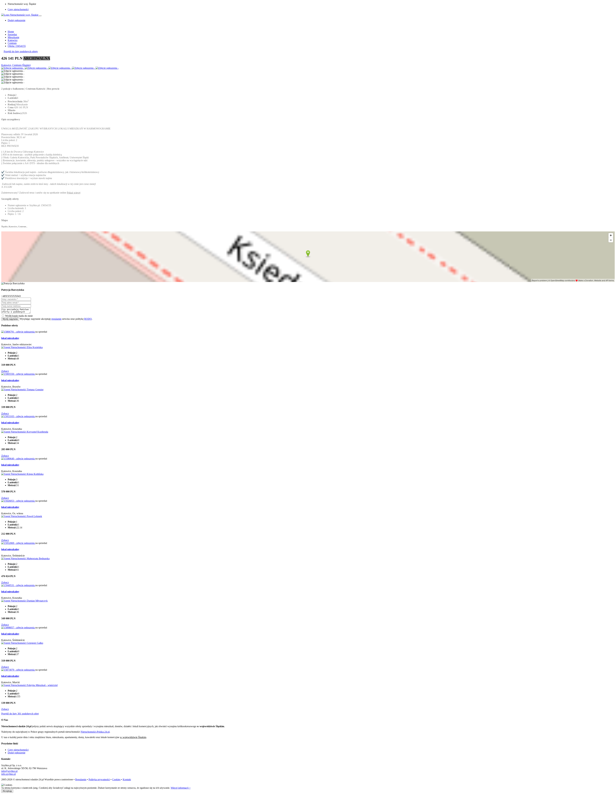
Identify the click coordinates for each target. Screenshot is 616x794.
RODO (88, 319)
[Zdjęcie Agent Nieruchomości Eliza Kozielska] (22, 347)
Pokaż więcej (73, 192)
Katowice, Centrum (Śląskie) (16, 65)
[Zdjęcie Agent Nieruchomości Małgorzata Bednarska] (25, 558)
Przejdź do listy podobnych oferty (21, 51)
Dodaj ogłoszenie (16, 752)
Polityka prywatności (99, 779)
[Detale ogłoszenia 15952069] (18, 543)
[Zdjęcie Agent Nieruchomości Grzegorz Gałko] (22, 643)
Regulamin (80, 779)
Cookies (116, 779)
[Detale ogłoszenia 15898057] (18, 627)
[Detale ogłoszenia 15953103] (18, 416)
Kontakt (127, 779)
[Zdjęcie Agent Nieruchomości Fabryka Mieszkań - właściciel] (29, 685)
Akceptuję (7, 791)
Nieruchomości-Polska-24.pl (95, 731)
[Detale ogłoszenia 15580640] (18, 458)
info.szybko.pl (8, 774)
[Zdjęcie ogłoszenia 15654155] (13, 68)
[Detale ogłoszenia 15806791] (18, 331)
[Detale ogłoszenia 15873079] (18, 669)
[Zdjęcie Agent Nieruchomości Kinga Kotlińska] (22, 474)
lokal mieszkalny (10, 338)
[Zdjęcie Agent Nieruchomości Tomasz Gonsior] (22, 389)
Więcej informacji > (181, 787)
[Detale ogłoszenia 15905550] (18, 374)
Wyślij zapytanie (10, 319)
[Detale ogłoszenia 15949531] (18, 585)
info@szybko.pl (9, 771)
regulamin (56, 319)
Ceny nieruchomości (18, 9)
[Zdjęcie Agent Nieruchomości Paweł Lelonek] (21, 516)
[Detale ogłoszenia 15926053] (18, 500)
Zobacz (5, 371)
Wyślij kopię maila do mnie (19, 315)
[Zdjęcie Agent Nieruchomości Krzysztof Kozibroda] (24, 431)
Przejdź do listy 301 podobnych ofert (20, 713)
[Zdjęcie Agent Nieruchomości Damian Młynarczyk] (24, 600)
